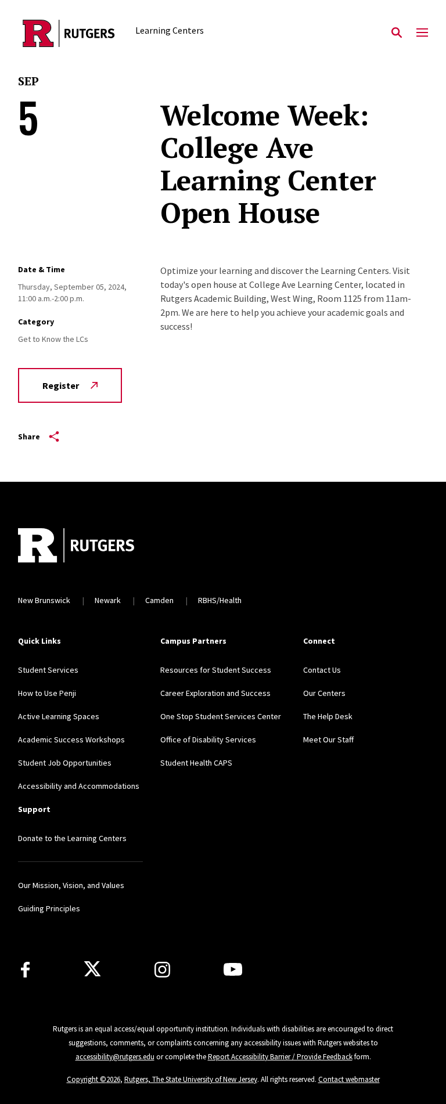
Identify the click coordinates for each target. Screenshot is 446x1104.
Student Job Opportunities (65, 762)
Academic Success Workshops (71, 739)
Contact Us (322, 670)
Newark (108, 600)
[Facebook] (25, 969)
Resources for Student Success (215, 670)
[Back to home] (94, 546)
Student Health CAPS (196, 762)
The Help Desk (328, 716)
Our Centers (324, 693)
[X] (92, 969)
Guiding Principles (49, 908)
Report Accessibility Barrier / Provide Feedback (280, 1057)
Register (60, 385)
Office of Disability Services (208, 739)
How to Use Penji (47, 693)
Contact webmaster (349, 1079)
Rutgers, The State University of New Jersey (190, 1079)
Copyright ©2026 (93, 1079)
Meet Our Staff (328, 739)
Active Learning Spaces (58, 716)
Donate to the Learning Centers (72, 838)
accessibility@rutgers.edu (114, 1057)
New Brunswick (44, 600)
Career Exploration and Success (215, 693)
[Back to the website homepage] (69, 33)
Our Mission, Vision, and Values (71, 885)
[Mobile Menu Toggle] (422, 33)
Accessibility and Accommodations (78, 786)
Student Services (48, 670)
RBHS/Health (220, 600)
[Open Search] (396, 33)
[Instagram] (162, 969)
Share (29, 436)
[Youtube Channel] (233, 969)
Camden (159, 600)
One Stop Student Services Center (220, 716)
